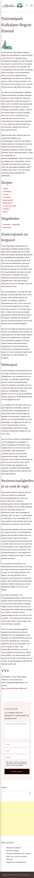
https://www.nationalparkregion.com (14, 688)
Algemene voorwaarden (16, 862)
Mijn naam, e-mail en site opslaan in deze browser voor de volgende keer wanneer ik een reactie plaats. (16, 763)
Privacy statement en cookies (18, 853)
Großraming (7, 191)
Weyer (5, 212)
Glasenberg (7, 227)
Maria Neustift (8, 200)
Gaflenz (5, 189)
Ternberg (6, 209)
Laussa (5, 194)
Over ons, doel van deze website (16, 858)
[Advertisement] (17, 818)
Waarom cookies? (13, 848)
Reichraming (7, 203)
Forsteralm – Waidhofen (11, 224)
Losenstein (7, 197)
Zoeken (4, 787)
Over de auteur (12, 851)
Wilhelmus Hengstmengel (22, 875)
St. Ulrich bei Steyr (9, 206)
